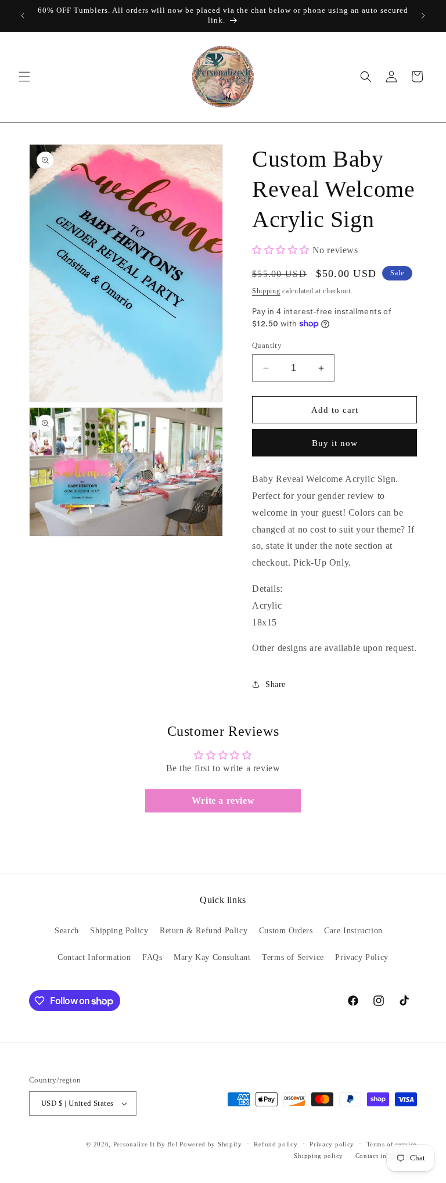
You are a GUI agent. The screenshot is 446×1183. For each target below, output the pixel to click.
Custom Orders (286, 930)
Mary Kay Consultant (212, 957)
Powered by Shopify (210, 1144)
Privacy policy (332, 1144)
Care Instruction (353, 930)
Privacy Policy (361, 957)
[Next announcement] (423, 15)
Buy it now (335, 443)
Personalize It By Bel (145, 1144)
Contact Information (94, 957)
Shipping (266, 291)
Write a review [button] (223, 801)
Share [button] (275, 684)
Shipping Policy (119, 930)
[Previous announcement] (22, 15)
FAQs (152, 957)
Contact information (386, 1155)
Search (67, 930)
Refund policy (275, 1144)
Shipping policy (318, 1155)
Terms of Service (293, 957)
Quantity (267, 345)
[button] (24, 76)
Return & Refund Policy (203, 930)
